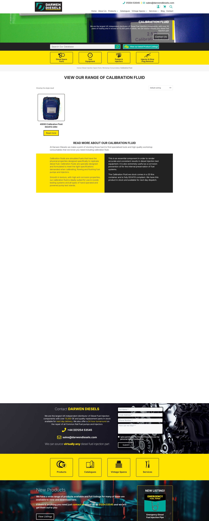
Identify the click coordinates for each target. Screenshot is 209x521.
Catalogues (125, 11)
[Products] (61, 467)
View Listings (45, 516)
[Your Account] (158, 6)
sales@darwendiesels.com (160, 3)
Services (153, 11)
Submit (126, 445)
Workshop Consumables (111, 68)
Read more (51, 133)
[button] (171, 6)
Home (94, 11)
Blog (163, 11)
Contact (169, 11)
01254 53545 (133, 3)
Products (112, 11)
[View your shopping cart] (165, 6)
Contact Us (161, 36)
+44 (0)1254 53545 (79, 430)
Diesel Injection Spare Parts (91, 68)
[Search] (117, 47)
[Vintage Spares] (119, 467)
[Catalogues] (90, 467)
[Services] (147, 467)
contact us (78, 504)
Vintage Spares (138, 11)
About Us (102, 11)
